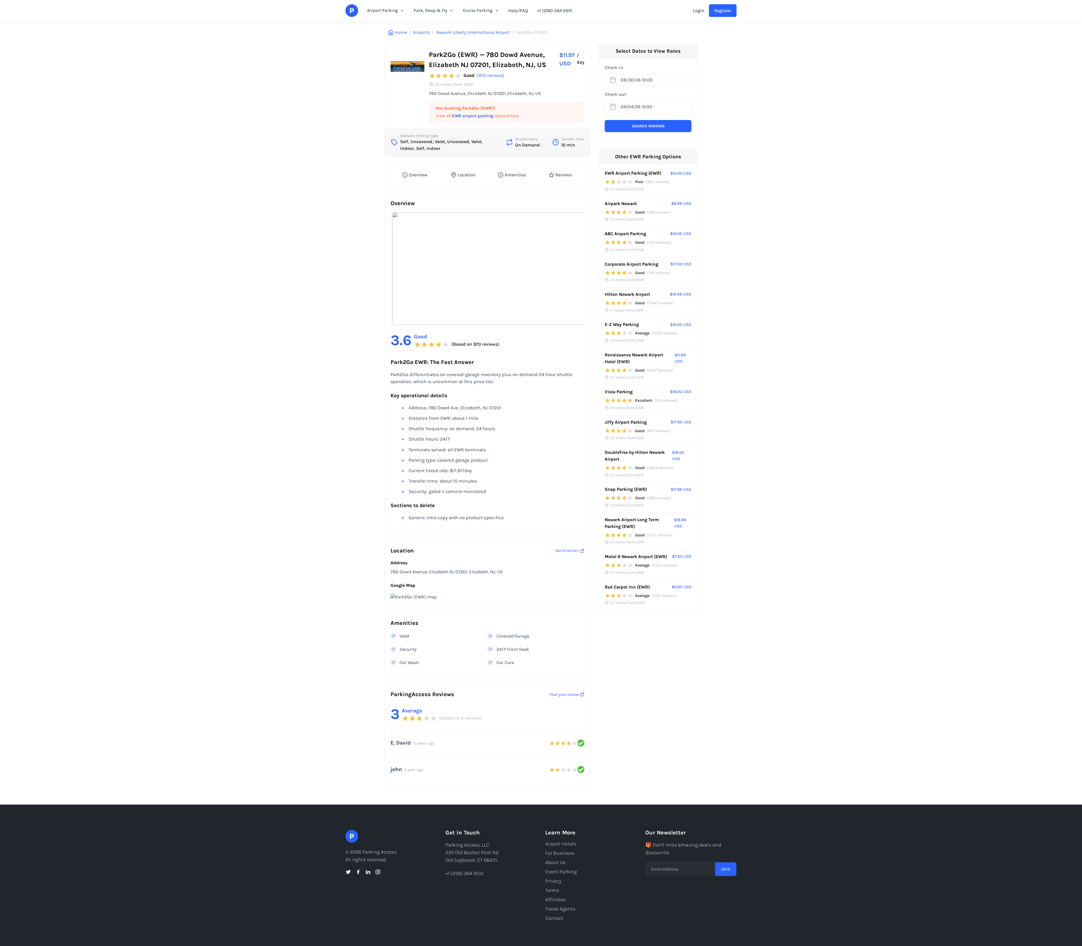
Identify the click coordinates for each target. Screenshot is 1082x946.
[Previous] (399, 268)
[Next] (575, 268)
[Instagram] (378, 872)
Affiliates (555, 899)
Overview (418, 174)
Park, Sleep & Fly (430, 10)
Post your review (564, 694)
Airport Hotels (560, 844)
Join (726, 869)
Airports (421, 32)
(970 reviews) (490, 75)
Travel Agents (560, 909)
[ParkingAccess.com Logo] (351, 10)
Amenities (515, 174)
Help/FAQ (518, 10)
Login (698, 10)
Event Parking (561, 872)
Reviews (563, 174)
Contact (554, 918)
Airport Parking (382, 10)
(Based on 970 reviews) (475, 344)
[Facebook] (358, 872)
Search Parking (648, 126)
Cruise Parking (478, 10)
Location (467, 174)
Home (401, 32)
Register (722, 10)
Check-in (614, 67)
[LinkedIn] (368, 872)
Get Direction (567, 550)
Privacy (553, 881)
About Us (555, 862)
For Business (559, 853)
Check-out (615, 94)
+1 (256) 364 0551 (554, 10)
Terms (552, 890)
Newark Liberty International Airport (473, 32)
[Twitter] (348, 872)
